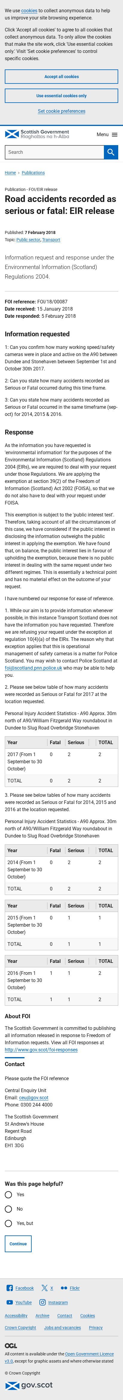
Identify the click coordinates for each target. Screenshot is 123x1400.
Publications (33, 172)
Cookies (87, 1315)
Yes (20, 1194)
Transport (51, 239)
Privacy (96, 1327)
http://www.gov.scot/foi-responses (41, 1050)
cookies (29, 10)
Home (10, 172)
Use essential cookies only (61, 95)
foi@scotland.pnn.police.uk (33, 668)
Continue (18, 1243)
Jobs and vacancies (62, 1327)
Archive (42, 1315)
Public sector (28, 239)
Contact (64, 1315)
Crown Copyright (20, 1327)
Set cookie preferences (61, 111)
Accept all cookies (61, 76)
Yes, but (25, 1223)
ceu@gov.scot (33, 1097)
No (20, 1209)
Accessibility (16, 1315)
